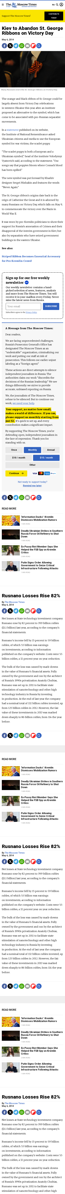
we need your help (23, 403)
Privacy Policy (31, 312)
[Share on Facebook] (4, 45)
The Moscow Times (15, 602)
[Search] (57, 5)
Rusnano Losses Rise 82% (31, 596)
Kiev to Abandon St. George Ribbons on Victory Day (32, 30)
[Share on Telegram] (16, 45)
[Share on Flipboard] (33, 45)
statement (13, 129)
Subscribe (51, 306)
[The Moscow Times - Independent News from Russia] (21, 5)
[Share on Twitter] (10, 45)
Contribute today (54, 16)
